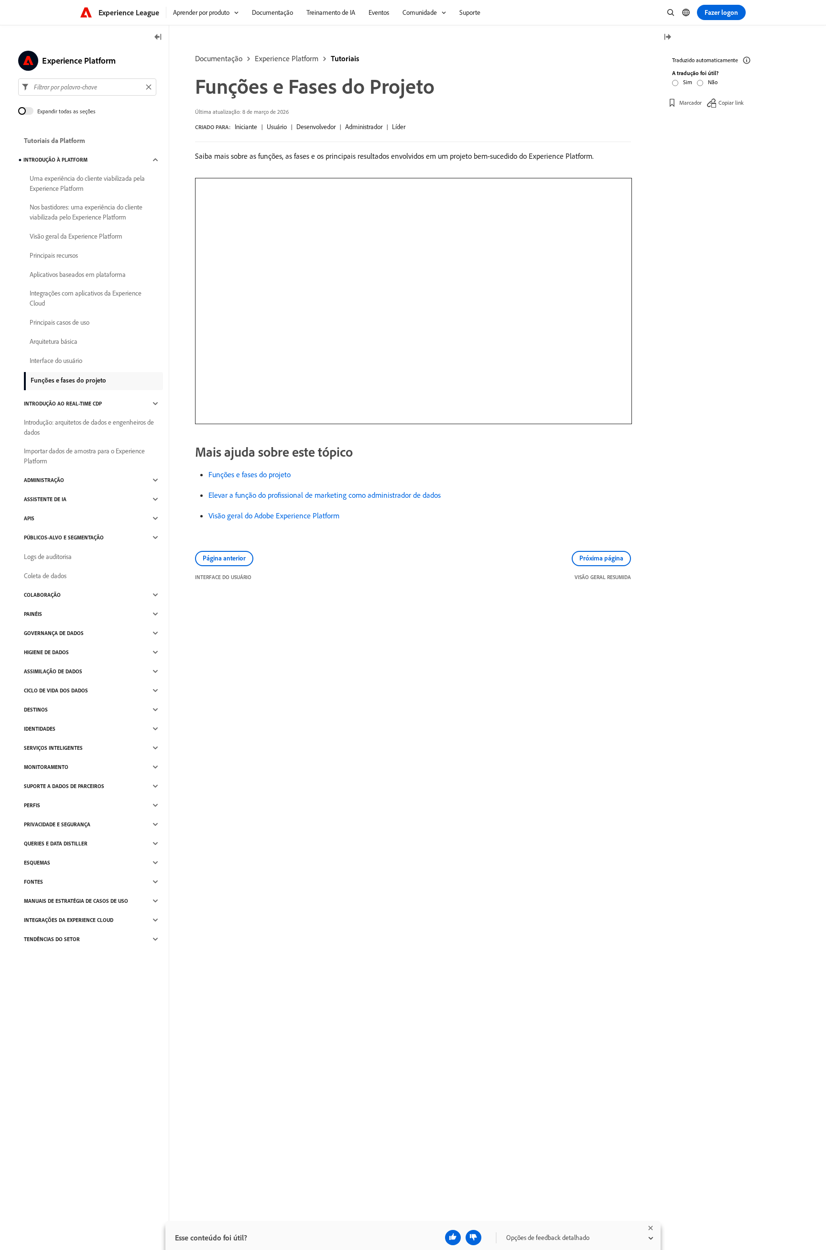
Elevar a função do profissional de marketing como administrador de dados (324, 495)
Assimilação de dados (53, 671)
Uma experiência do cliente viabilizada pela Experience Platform (87, 183)
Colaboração (42, 595)
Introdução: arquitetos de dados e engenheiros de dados (89, 427)
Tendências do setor (52, 939)
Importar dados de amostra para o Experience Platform (84, 456)
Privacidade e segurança (57, 824)
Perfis (32, 805)
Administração (44, 480)
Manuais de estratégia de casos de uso (76, 901)
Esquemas (37, 862)
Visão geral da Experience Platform (76, 236)
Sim (687, 82)
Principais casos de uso (59, 322)
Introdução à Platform (55, 159)
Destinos (36, 709)
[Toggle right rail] (667, 37)
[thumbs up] (453, 1237)
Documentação (218, 58)
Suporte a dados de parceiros (64, 786)
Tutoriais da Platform (54, 140)
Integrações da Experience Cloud (68, 920)
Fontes (33, 881)
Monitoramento (46, 767)
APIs (29, 518)
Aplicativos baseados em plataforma (78, 274)
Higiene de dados (46, 652)
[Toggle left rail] (158, 37)
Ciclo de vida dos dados (56, 690)
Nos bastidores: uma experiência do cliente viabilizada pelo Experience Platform (86, 212)
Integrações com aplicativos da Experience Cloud (85, 298)
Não (712, 82)
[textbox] (87, 87)
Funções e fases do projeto (249, 474)
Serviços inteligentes (53, 748)
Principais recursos (54, 255)
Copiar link (731, 102)
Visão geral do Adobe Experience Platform (273, 515)
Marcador (690, 102)
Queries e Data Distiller (55, 843)
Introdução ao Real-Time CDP (63, 403)
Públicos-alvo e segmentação (64, 537)
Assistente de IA (45, 499)
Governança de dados (54, 633)
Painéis (33, 614)
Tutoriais (345, 58)
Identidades (39, 728)
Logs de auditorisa (48, 556)
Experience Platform (286, 58)
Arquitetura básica (53, 341)
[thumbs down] (473, 1237)
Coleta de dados (45, 575)
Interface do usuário (56, 360)
